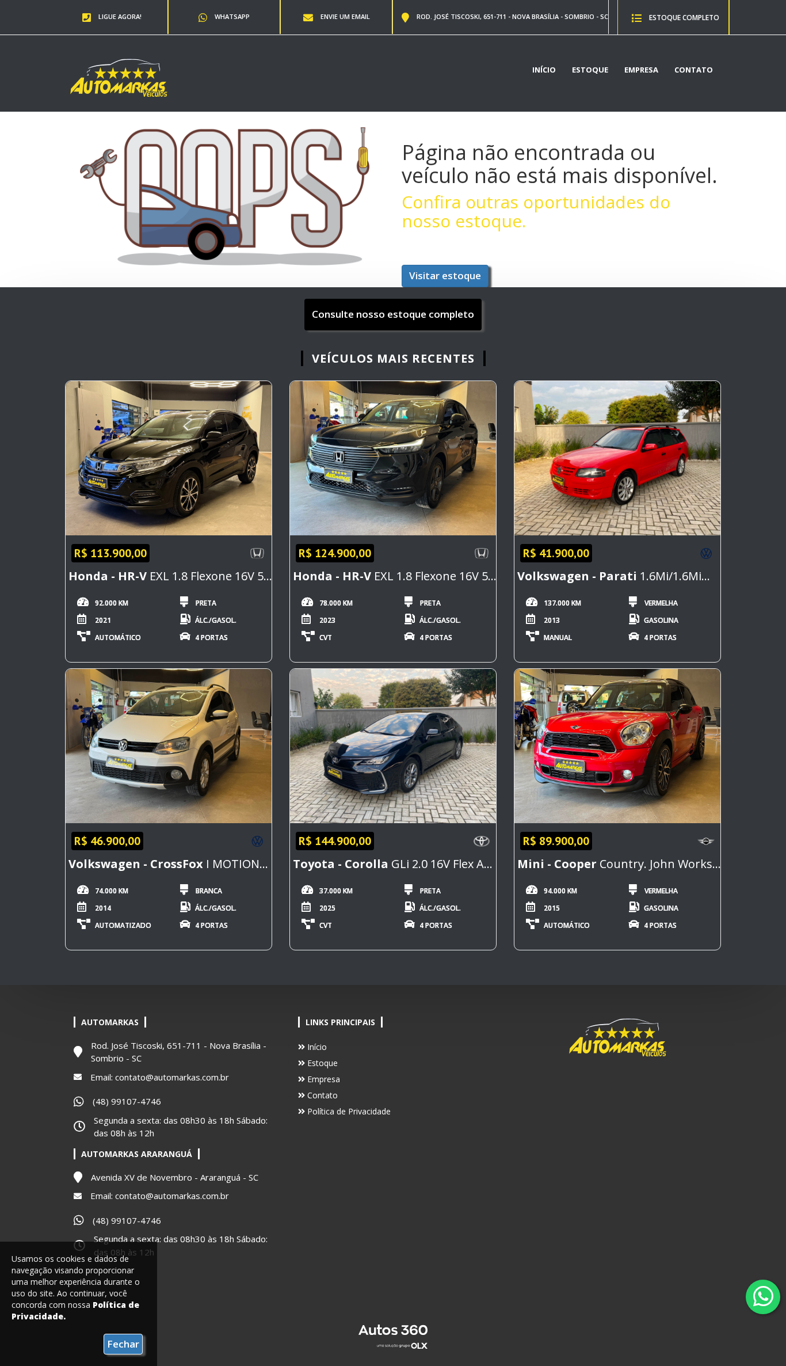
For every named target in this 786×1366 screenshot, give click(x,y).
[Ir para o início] (118, 77)
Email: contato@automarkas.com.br (159, 1077)
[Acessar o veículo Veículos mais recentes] (169, 458)
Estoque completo (683, 17)
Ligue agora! (119, 16)
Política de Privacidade (348, 1111)
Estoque (590, 69)
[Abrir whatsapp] (763, 1296)
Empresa (641, 69)
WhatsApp (231, 16)
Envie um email (344, 16)
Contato (693, 69)
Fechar (123, 1343)
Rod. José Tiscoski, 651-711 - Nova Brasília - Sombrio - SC (511, 16)
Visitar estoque (445, 275)
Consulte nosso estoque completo (393, 314)
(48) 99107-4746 (127, 1101)
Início (544, 69)
